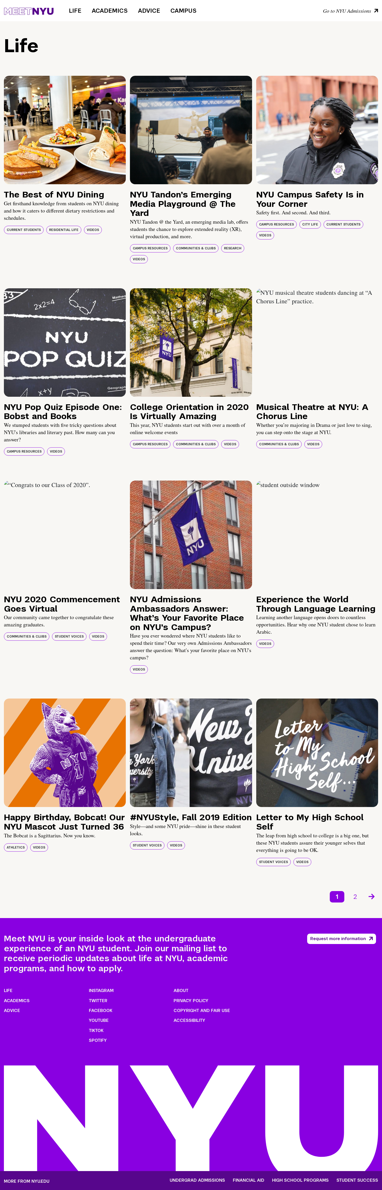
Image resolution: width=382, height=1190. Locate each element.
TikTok (96, 1030)
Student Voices (69, 636)
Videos (93, 230)
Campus (183, 11)
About (181, 990)
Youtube (99, 1020)
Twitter (98, 1000)
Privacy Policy (191, 1000)
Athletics (16, 847)
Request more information (338, 938)
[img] (65, 130)
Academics (110, 11)
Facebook (100, 1010)
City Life (310, 224)
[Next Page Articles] (372, 896)
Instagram (101, 990)
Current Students (24, 230)
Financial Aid (248, 1180)
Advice (149, 11)
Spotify (98, 1040)
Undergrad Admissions (197, 1180)
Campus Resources (150, 248)
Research (232, 248)
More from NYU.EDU (26, 1181)
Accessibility (189, 1020)
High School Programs (300, 1180)
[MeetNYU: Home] (29, 10)
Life (75, 11)
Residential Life (63, 230)
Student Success (357, 1180)
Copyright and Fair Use (202, 1010)
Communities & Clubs (196, 248)
